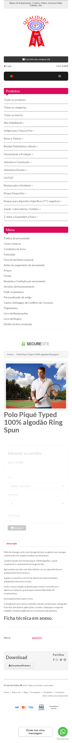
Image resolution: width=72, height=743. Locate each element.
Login (9, 66)
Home (10, 354)
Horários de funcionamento (19, 286)
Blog (26, 692)
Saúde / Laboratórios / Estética (21, 209)
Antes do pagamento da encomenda (24, 265)
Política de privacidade (16, 238)
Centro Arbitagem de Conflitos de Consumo (28, 302)
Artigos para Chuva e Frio (18, 130)
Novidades (48, 692)
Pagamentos (11, 308)
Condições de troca (15, 249)
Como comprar (12, 243)
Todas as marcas (13, 115)
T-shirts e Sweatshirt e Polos (20, 216)
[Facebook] (54, 659)
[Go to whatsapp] (63, 731)
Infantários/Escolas (15, 169)
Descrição (11, 543)
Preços (8, 270)
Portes (7, 275)
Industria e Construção (17, 162)
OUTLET (9, 177)
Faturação (9, 254)
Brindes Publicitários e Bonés (20, 146)
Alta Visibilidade (13, 122)
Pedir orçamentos (14, 292)
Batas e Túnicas (13, 138)
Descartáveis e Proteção (18, 154)
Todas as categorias (15, 107)
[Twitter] (61, 659)
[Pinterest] (65, 659)
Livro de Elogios (13, 318)
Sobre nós (16, 692)
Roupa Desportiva (14, 193)
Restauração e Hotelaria (17, 185)
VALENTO (37, 637)
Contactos (59, 692)
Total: (62, 66)
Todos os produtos (15, 99)
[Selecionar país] (11, 76)
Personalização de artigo (17, 297)
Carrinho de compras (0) (37, 59)
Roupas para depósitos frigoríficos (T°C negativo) (32, 201)
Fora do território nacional (18, 259)
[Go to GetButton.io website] (63, 739)
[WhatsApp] (57, 659)
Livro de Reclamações (16, 313)
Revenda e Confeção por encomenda (24, 281)
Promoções (35, 692)
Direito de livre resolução (18, 324)
